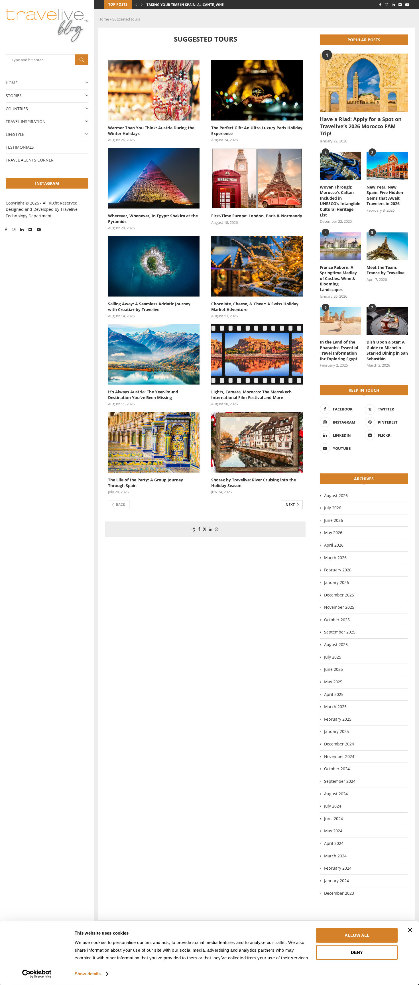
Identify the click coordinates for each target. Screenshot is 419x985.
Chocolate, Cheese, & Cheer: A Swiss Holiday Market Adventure (254, 306)
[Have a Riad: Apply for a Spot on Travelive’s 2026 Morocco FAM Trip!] (364, 83)
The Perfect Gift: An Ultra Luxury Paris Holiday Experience (256, 130)
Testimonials (20, 147)
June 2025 (333, 669)
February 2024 (337, 868)
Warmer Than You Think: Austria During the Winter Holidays (151, 130)
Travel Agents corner (30, 160)
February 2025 (337, 719)
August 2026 (336, 495)
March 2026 (335, 557)
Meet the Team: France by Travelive (385, 270)
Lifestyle (15, 134)
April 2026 (333, 545)
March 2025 (335, 706)
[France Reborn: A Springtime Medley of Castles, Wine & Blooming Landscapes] (340, 246)
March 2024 (335, 856)
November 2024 (339, 756)
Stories (14, 95)
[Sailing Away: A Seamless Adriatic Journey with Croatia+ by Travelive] (154, 266)
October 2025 (337, 619)
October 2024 (337, 768)
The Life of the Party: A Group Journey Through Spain (145, 482)
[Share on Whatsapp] (216, 529)
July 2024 (332, 806)
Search (81, 59)
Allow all (357, 935)
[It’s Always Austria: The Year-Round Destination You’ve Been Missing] (154, 354)
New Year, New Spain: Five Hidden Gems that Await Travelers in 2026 (385, 195)
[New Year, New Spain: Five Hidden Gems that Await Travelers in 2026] (387, 166)
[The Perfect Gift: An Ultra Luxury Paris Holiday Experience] (257, 90)
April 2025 (333, 694)
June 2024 (333, 818)
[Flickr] (30, 230)
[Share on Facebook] (199, 529)
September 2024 (339, 781)
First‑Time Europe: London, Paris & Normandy (256, 215)
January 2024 (336, 880)
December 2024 (339, 744)
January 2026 (336, 582)
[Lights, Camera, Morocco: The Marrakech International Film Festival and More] (257, 354)
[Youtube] (39, 230)
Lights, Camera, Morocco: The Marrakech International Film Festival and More (251, 394)
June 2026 (333, 520)
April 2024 (333, 843)
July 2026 (332, 507)
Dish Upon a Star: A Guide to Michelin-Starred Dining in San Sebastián (387, 350)
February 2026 (337, 570)
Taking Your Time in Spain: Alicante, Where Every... (194, 4)
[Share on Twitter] (205, 529)
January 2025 (336, 731)
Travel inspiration (26, 121)
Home (12, 82)
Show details (88, 973)
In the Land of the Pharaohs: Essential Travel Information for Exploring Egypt (339, 350)
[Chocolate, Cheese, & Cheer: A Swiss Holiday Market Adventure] (257, 266)
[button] (136, 4)
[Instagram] (13, 230)
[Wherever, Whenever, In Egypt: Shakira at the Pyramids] (154, 178)
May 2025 (333, 681)
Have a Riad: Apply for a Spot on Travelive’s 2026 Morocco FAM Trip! (361, 126)
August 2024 (336, 793)
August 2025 (336, 644)
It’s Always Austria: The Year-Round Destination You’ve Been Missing (143, 394)
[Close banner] (410, 930)
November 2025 (339, 607)
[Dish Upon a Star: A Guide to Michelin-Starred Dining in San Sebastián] (387, 321)
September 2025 (339, 632)
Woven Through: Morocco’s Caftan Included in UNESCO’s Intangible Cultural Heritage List (340, 201)
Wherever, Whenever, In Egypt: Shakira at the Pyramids (153, 218)
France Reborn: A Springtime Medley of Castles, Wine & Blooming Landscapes (338, 278)
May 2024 (333, 830)
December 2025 (339, 595)
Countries (17, 108)
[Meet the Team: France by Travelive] (387, 246)
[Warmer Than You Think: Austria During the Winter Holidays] (154, 90)
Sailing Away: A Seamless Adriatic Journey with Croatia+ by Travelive (149, 306)
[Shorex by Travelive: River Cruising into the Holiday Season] (257, 442)
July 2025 (332, 657)
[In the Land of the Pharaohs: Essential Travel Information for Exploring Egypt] (340, 321)
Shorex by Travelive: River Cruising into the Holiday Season (253, 482)
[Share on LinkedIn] (210, 529)
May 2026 (333, 532)
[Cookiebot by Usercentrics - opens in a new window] (37, 974)
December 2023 (339, 893)
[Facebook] (6, 230)
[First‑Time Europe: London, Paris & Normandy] (257, 178)
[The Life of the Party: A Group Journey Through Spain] (154, 442)
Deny (357, 952)
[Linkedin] (22, 230)
